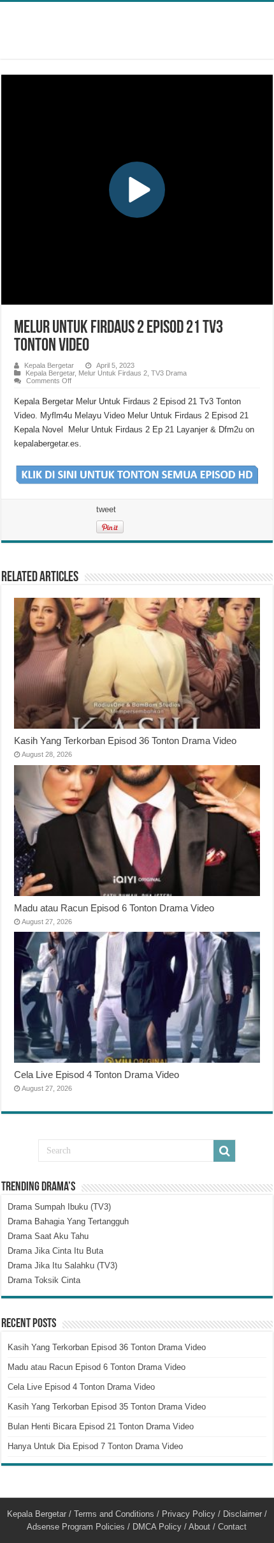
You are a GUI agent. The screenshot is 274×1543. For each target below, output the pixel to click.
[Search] (224, 1151)
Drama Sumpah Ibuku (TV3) (59, 1207)
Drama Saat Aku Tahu (48, 1236)
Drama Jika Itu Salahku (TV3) (62, 1265)
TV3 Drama (169, 373)
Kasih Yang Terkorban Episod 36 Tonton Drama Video (125, 740)
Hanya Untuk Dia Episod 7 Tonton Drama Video (95, 1446)
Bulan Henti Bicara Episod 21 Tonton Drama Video (101, 1426)
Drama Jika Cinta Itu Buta (55, 1251)
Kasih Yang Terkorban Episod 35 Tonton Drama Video (107, 1406)
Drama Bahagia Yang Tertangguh (68, 1221)
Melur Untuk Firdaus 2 (112, 373)
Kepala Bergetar (49, 365)
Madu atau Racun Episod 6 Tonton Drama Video (114, 907)
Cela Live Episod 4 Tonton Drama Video (96, 1074)
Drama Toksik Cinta (44, 1280)
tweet (106, 509)
